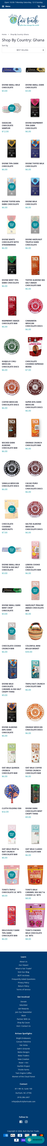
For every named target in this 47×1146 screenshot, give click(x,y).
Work (23, 1015)
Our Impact (23, 965)
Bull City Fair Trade (31, 1131)
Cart (43, 6)
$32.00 (11, 811)
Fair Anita (24, 1045)
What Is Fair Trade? (24, 968)
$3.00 (11, 89)
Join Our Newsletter (23, 1012)
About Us (23, 961)
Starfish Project (23, 1066)
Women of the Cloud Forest (23, 1076)
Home (4, 34)
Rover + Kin (23, 1062)
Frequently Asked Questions (23, 979)
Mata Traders (23, 1055)
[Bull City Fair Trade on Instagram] (26, 1122)
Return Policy (23, 986)
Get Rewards (23, 1008)
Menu (7, 6)
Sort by (5, 45)
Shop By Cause (23, 1022)
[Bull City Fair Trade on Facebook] (20, 1122)
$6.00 (34, 128)
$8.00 (11, 886)
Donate (24, 1001)
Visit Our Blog (23, 972)
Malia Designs (23, 1052)
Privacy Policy (23, 982)
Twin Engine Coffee (24, 1073)
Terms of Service (23, 989)
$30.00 (32, 650)
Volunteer (23, 1005)
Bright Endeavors (23, 1038)
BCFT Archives (23, 975)
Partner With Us (23, 1019)
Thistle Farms (23, 1069)
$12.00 (8, 120)
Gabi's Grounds (23, 1048)
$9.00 (11, 690)
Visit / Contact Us (23, 1026)
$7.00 (34, 366)
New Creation (23, 1059)
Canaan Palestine (23, 1041)
